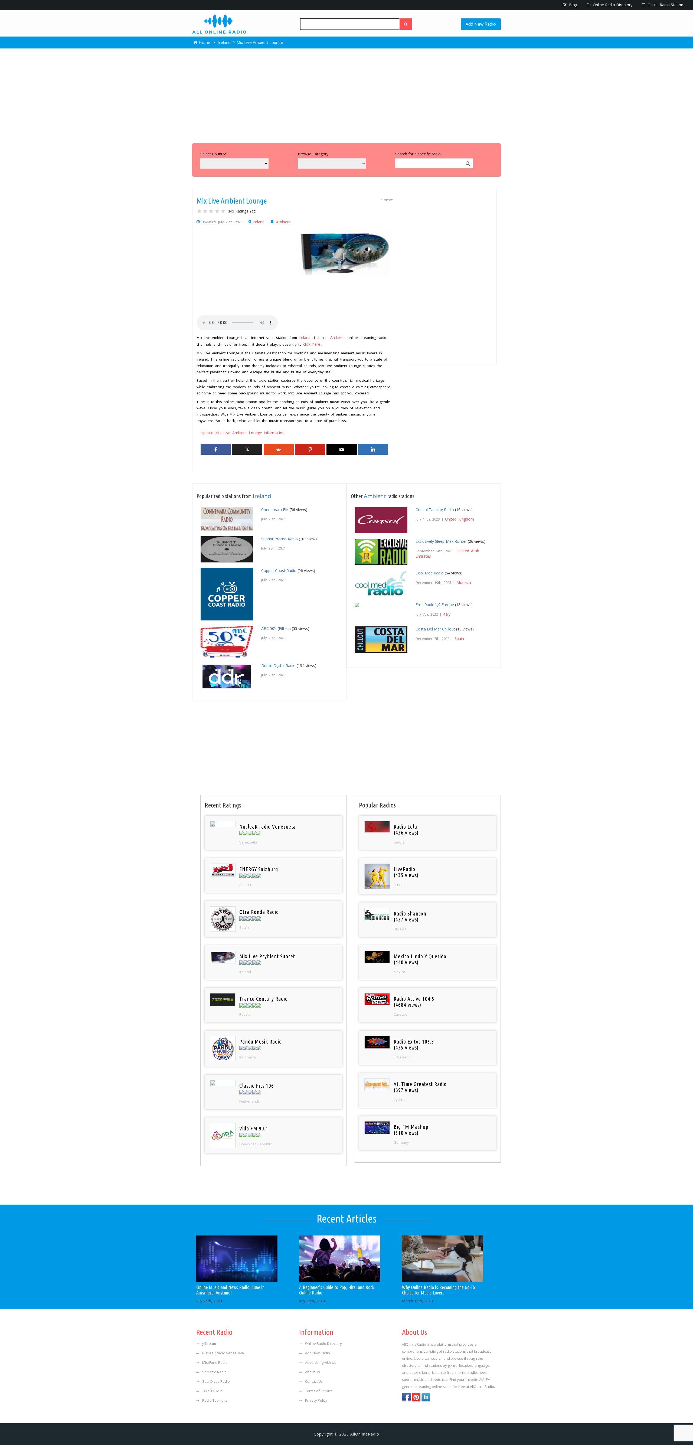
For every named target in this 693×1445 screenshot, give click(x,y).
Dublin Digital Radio (278, 665)
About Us (312, 1371)
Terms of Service (319, 1390)
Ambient (283, 221)
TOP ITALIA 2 (212, 1390)
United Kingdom (459, 519)
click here (311, 344)
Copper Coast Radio (278, 570)
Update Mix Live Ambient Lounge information (243, 432)
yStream (209, 1343)
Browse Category (313, 153)
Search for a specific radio (418, 153)
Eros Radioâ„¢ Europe (435, 604)
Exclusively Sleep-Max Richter (441, 541)
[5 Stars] (223, 211)
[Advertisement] (346, 94)
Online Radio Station (664, 4)
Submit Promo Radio (279, 538)
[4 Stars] (217, 211)
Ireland (224, 42)
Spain (459, 638)
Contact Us (314, 1381)
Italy (446, 614)
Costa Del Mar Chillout (435, 629)
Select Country (213, 153)
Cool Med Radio (430, 573)
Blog (572, 4)
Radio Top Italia (214, 1400)
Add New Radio (481, 24)
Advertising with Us (320, 1362)
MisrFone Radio (215, 1362)
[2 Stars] (205, 211)
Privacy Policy (316, 1400)
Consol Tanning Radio (435, 509)
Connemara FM (275, 509)
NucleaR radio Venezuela (223, 1353)
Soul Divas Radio (216, 1381)
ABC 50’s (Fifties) (276, 628)
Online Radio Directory (612, 4)
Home (204, 42)
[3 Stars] (211, 211)
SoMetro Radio (214, 1371)
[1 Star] (199, 211)
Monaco (463, 582)
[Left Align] (406, 24)
